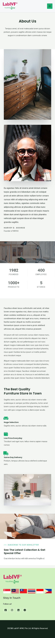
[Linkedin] (18, 610)
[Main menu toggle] (49, 6)
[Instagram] (12, 610)
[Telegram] (24, 610)
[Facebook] (5, 610)
